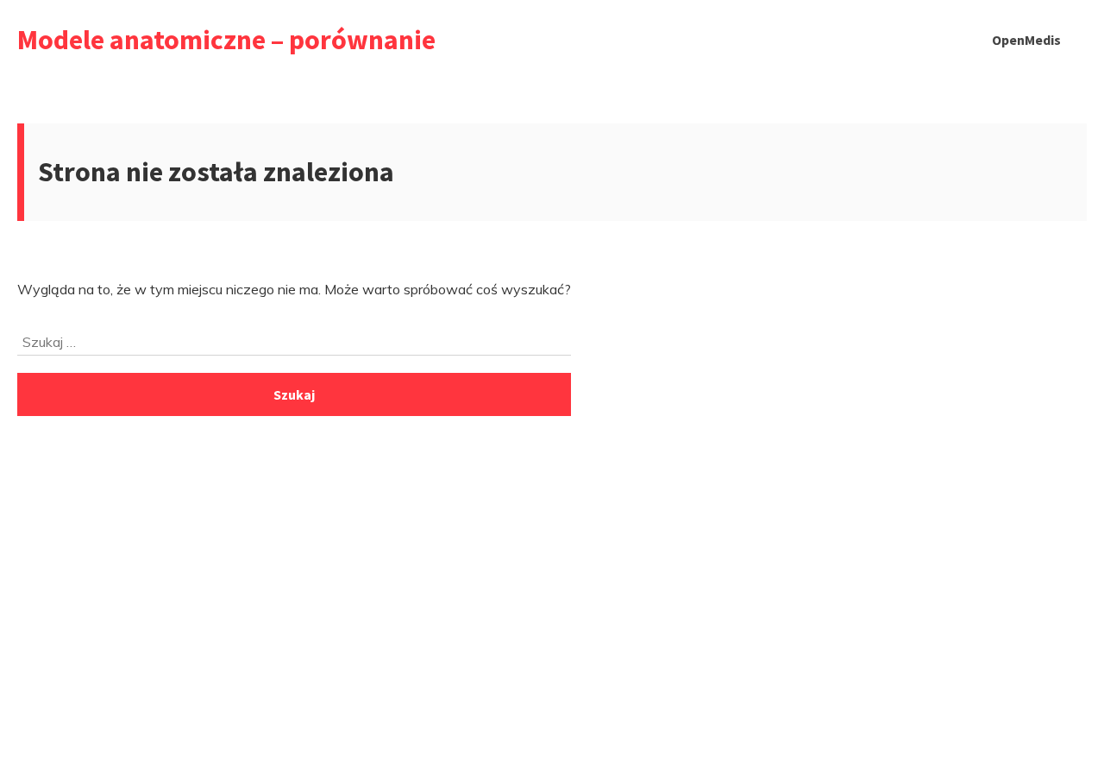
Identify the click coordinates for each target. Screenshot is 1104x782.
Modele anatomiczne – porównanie (226, 39)
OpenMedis (1026, 39)
